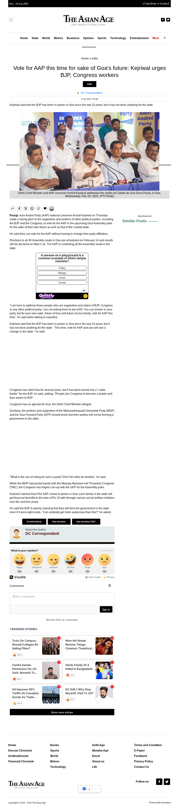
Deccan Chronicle (20, 750)
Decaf (96, 755)
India (35, 38)
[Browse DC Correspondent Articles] (16, 533)
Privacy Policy (143, 761)
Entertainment (139, 38)
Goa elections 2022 (86, 521)
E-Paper (139, 750)
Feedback (140, 755)
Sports (102, 38)
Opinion (88, 38)
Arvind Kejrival (34, 521)
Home (24, 38)
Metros (58, 38)
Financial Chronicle (21, 761)
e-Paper (147, 3)
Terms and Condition (148, 745)
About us (98, 761)
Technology (118, 38)
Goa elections (59, 521)
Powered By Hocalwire (160, 802)
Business (73, 38)
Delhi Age (98, 745)
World (46, 38)
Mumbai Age (100, 750)
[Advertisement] (62, 360)
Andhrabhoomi (18, 755)
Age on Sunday (160, 3)
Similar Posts (134, 221)
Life (94, 766)
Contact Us (141, 766)
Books (54, 745)
